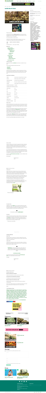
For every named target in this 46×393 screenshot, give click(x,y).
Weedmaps (32, 40)
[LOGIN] (40, 1)
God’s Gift (17, 292)
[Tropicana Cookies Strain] (10, 337)
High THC (35, 28)
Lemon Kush (15, 294)
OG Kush (14, 295)
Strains (32, 38)
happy (13, 113)
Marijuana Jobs (26, 376)
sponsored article (38, 36)
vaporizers (32, 39)
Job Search (23, 1)
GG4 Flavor (10, 54)
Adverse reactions (12, 50)
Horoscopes (38, 28)
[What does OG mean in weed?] (11, 372)
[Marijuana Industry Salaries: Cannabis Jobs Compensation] (23, 372)
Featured (32, 27)
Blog (26, 1)
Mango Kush (19, 294)
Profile (32, 36)
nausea (14, 182)
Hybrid (10, 333)
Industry (20, 1)
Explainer (39, 26)
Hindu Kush (21, 293)
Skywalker (18, 296)
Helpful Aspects (12, 51)
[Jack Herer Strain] (23, 321)
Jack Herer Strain (19, 325)
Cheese (9, 291)
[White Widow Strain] (11, 321)
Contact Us (33, 1)
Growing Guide (29, 1)
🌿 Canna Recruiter (9, 0)
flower (35, 27)
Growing (38, 27)
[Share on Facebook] (5, 34)
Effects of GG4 (10, 49)
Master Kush (23, 294)
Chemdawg (12, 291)
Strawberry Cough (11, 297)
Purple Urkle (14, 296)
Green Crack (11, 293)
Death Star (22, 291)
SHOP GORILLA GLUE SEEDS (16, 253)
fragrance (14, 205)
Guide (31, 28)
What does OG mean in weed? (9, 377)
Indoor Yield (10, 56)
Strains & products (36, 38)
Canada (35, 23)
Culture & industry (33, 25)
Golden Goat (20, 292)
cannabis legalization (33, 24)
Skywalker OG (21, 296)
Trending (5, 369)
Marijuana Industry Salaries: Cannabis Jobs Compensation (22, 377)
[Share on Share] (5, 36)
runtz (34, 36)
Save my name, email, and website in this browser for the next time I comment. (13, 363)
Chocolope (18, 291)
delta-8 (37, 25)
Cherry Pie (15, 291)
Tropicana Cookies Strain (20, 335)
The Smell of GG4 (11, 53)
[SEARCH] (38, 1)
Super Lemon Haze (16, 297)
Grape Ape (8, 293)
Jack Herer (24, 293)
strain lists (36, 37)
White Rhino (13, 298)
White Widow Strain (7, 325)
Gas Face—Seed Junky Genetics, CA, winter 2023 (35, 11)
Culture (17, 1)
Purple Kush (10, 296)
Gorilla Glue (10, 247)
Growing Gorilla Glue (10, 55)
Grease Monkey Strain (20, 342)
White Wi (16, 298)
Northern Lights (11, 295)
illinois (34, 29)
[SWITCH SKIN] (39, 1)
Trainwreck (9, 298)
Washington (35, 39)
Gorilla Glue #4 (24, 292)
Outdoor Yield (10, 57)
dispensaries (32, 26)
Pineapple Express (18, 295)
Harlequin (14, 293)
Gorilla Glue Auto (17, 109)
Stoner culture (32, 37)
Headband (18, 293)
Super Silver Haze (21, 297)
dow (18, 298)
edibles (36, 26)
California (32, 23)
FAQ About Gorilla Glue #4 (12, 58)
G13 (9, 292)
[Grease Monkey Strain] (10, 344)
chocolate (9, 217)
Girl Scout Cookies (12, 292)
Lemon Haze (11, 294)
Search (40, 8)
